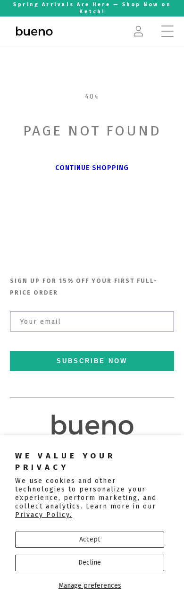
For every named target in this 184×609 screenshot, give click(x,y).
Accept (89, 539)
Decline (89, 562)
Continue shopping (92, 168)
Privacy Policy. (43, 515)
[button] (167, 31)
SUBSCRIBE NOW (92, 361)
